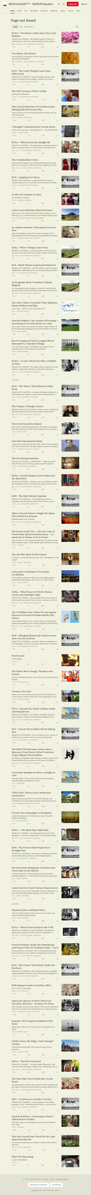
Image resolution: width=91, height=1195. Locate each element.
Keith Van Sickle (23, 682)
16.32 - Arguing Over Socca (26, 177)
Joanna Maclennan (24, 200)
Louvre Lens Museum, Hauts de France (32, 210)
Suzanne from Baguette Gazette (29, 238)
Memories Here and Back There (28, 910)
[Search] (59, 4)
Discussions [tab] (29, 27)
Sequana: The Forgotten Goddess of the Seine (32, 1022)
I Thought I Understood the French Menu (33, 127)
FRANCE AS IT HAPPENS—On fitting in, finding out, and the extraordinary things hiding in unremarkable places (34, 854)
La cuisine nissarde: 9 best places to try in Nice (34, 229)
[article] (45, 40)
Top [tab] (21, 27)
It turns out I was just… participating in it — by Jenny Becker (34, 130)
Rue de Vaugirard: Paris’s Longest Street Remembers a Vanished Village (33, 342)
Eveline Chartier (23, 311)
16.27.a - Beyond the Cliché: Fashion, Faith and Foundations (33, 710)
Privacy (45, 1179)
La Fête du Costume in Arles (26, 194)
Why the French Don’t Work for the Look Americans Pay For (33, 1138)
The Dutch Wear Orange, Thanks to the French (32, 673)
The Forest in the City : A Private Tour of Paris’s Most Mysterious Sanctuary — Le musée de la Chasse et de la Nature (33, 534)
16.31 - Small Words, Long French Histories (34, 265)
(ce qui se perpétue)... (20, 1160)
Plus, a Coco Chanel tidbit (21, 988)
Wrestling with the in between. (23, 519)
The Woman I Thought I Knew (27, 406)
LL (18, 661)
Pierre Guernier (22, 351)
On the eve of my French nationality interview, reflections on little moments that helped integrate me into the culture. (35, 892)
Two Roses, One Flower (24, 53)
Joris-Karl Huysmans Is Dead (27, 441)
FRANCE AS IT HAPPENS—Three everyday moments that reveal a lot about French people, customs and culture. (33, 78)
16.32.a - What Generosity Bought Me (31, 142)
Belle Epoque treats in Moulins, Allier (31, 985)
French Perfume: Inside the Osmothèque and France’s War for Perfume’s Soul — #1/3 (35, 946)
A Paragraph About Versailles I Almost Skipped (32, 284)
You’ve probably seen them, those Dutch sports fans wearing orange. (35, 678)
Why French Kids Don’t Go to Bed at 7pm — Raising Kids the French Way (34, 108)
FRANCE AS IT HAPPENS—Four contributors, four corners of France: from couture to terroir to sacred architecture (34, 736)
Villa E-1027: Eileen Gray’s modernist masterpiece (31, 794)
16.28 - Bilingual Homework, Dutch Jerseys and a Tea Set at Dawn (34, 637)
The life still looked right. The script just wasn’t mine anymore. (31, 1048)
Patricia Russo (23, 1032)
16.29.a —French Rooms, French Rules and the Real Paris (33, 477)
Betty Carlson (23, 991)
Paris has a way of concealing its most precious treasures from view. (33, 1123)
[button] (12, 10)
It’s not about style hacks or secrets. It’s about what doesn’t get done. (34, 1143)
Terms (52, 1179)
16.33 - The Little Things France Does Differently (31, 72)
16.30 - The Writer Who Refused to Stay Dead (32, 387)
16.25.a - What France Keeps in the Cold (32, 927)
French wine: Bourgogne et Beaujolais (32, 812)
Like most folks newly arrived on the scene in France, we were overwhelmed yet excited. (33, 914)
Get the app (56, 1185)
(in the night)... (17, 659)
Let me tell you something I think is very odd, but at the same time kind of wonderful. (35, 57)
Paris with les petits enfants (27, 423)
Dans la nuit (18, 655)
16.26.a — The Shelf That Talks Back (30, 830)
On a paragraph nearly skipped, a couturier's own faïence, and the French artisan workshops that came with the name (34, 289)
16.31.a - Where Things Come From (30, 247)
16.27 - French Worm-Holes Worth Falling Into (33, 730)
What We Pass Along (22, 1156)
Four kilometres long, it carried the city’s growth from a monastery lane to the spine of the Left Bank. (33, 348)
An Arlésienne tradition (20, 197)
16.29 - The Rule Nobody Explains (29, 496)
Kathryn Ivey (22, 432)
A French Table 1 (23, 132)
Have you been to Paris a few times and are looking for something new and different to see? (33, 779)
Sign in (84, 4)
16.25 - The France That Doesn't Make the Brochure (33, 966)
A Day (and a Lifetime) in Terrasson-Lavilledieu (31, 573)
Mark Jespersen (23, 918)
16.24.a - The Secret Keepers (26, 1061)
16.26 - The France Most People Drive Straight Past (31, 849)
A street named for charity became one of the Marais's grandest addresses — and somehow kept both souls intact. (34, 875)
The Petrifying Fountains (25, 458)
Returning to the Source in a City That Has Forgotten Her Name (33, 1028)
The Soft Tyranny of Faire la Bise (29, 91)
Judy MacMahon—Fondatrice (33, 44)
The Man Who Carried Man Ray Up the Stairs (32, 1080)
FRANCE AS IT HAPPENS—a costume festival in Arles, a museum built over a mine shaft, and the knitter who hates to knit (35, 181)
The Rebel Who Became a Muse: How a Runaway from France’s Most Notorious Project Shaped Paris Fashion (32, 752)
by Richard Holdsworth (20, 94)
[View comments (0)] (28, 47)
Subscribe (73, 4)
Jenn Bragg (21, 783)
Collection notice (62, 1179)
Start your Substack (39, 1185)
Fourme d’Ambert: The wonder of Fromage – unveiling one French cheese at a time (35, 322)
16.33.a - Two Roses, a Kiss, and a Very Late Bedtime (34, 34)
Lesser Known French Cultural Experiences (35, 888)
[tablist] (23, 26)
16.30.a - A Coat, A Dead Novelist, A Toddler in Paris (34, 362)
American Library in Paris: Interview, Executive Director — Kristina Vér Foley (33, 1002)
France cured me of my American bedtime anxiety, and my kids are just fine (34, 113)
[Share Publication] (63, 4)
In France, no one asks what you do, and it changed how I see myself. (35, 558)
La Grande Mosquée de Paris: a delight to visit (33, 774)
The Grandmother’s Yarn (25, 159)
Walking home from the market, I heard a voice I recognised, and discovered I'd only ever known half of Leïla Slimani (35, 410)
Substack (34, 1190)
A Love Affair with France (26, 466)
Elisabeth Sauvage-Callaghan (28, 449)
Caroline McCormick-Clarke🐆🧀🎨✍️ (31, 218)
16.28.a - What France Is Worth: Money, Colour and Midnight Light (32, 593)
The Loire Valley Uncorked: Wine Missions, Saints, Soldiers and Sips (34, 304)
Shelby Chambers (22, 896)
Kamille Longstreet (25, 117)
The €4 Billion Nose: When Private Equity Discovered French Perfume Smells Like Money (34, 615)
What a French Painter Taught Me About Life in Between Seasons (33, 514)
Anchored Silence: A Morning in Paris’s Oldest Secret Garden (32, 1118)
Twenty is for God (21, 691)
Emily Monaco (22, 331)
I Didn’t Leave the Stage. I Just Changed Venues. (32, 1042)
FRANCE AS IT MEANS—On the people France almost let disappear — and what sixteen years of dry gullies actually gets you (34, 834)
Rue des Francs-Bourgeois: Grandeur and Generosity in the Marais (33, 869)
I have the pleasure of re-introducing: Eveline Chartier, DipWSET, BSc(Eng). (32, 817)
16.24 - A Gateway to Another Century (32, 1099)
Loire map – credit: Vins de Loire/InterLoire (28, 308)
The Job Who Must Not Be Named (29, 554)
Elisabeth (20, 545)
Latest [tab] (15, 27)
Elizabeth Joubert (23, 699)
